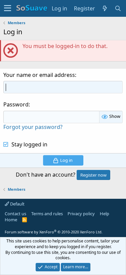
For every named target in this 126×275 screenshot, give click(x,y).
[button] (7, 8)
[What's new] (105, 8)
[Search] (118, 8)
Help (104, 214)
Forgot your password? (32, 127)
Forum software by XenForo (53, 231)
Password (16, 104)
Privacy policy (81, 214)
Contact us (15, 214)
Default (17, 204)
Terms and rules (47, 214)
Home (11, 220)
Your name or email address (39, 75)
